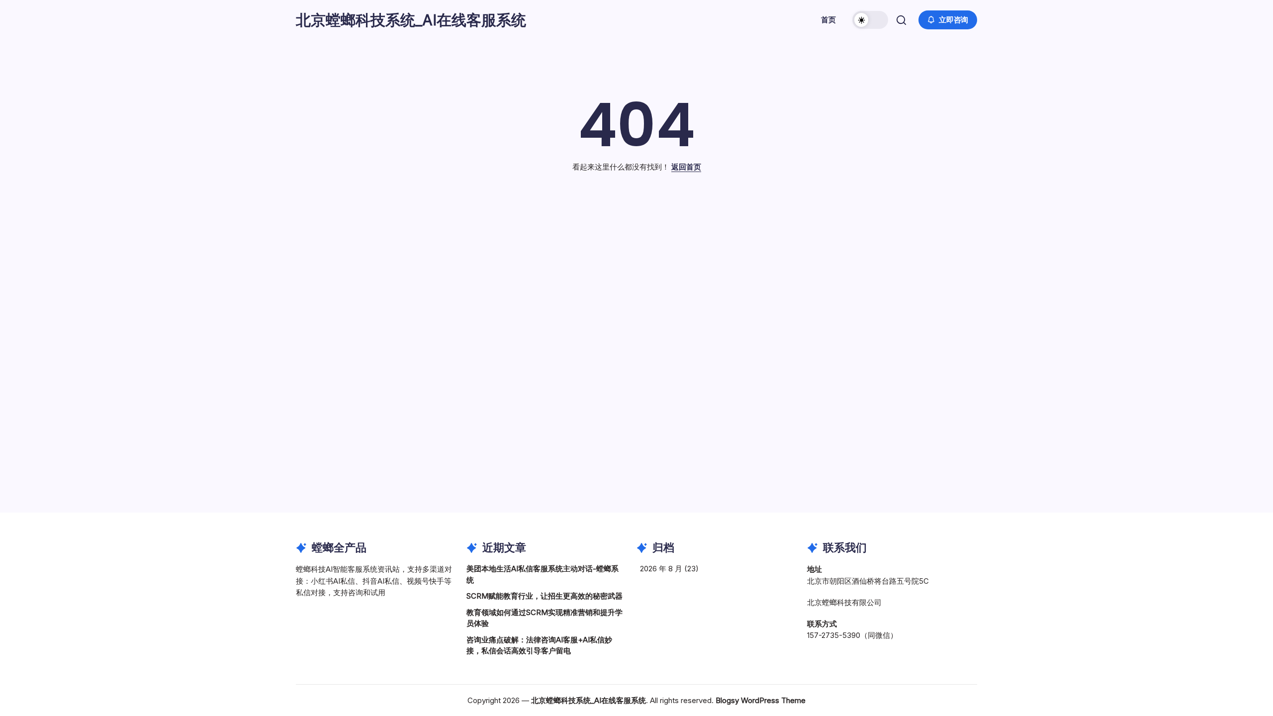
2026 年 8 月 (661, 568)
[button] (870, 20)
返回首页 (686, 167)
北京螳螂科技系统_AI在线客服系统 (411, 20)
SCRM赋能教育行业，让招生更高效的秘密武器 (544, 596)
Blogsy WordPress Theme (761, 700)
